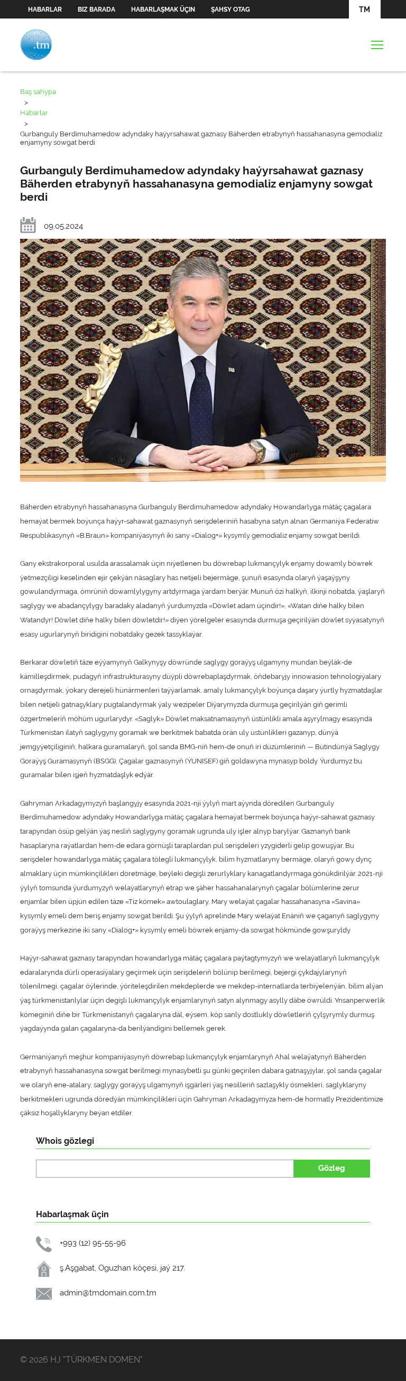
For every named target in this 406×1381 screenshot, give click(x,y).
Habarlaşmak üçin (163, 9)
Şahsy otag (230, 9)
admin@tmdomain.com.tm (108, 1292)
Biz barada (96, 9)
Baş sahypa (38, 91)
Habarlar (45, 9)
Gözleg (331, 1167)
